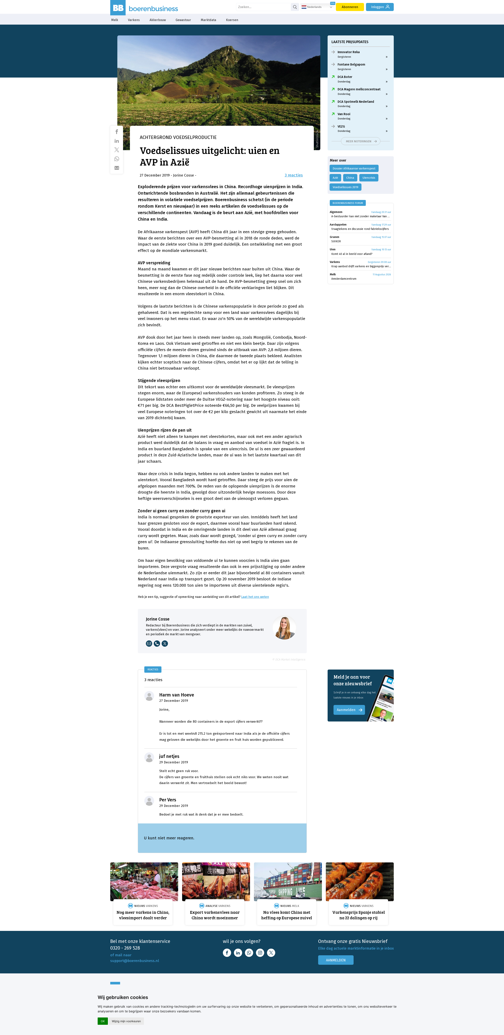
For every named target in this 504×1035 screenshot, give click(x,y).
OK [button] (103, 1021)
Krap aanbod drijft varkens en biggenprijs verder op (361, 266)
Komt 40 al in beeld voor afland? (351, 254)
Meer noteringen (358, 141)
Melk (114, 20)
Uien (332, 249)
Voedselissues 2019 (345, 187)
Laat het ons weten (255, 597)
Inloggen (377, 7)
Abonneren (350, 7)
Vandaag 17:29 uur (381, 224)
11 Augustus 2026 (382, 274)
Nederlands (313, 6)
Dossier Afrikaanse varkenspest (354, 168)
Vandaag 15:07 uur (381, 237)
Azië (335, 177)
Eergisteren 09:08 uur (379, 262)
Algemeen (336, 212)
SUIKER (336, 241)
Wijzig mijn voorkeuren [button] (126, 1021)
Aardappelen (338, 224)
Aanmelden (346, 710)
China (350, 177)
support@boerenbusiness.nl (134, 960)
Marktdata (208, 20)
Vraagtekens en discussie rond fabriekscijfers (360, 229)
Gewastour (183, 20)
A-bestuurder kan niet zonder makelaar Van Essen (361, 216)
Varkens (134, 20)
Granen (334, 237)
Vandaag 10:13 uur (381, 249)
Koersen (232, 20)
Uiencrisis (368, 177)
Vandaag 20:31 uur (381, 212)
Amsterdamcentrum (343, 278)
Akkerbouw (158, 20)
